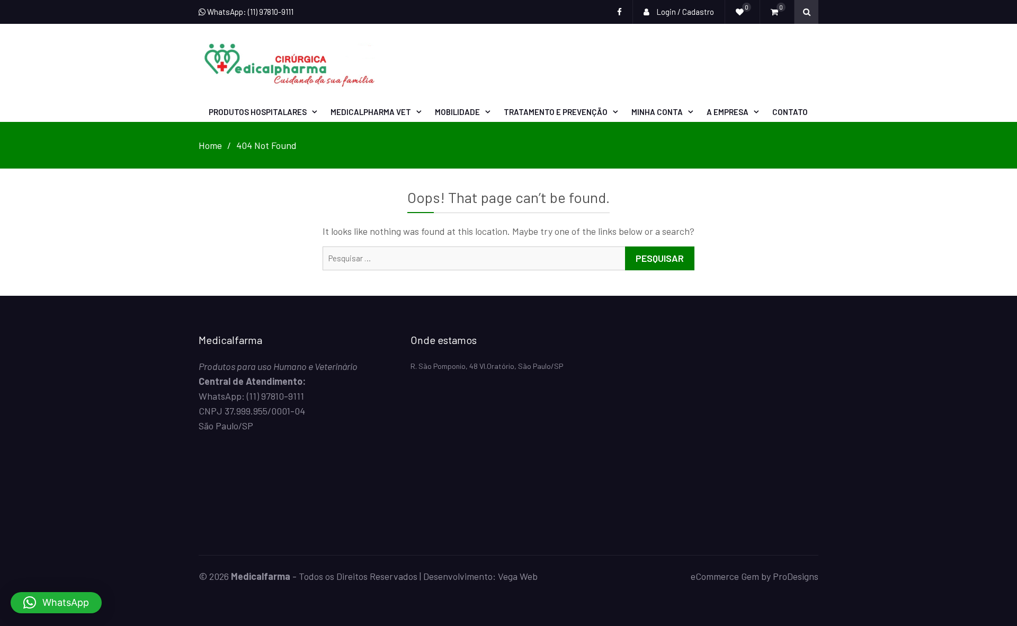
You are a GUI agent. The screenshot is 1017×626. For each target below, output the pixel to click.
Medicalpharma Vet (371, 112)
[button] (56, 602)
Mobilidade (457, 112)
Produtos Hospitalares (258, 112)
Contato (790, 112)
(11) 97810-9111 (275, 396)
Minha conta (657, 112)
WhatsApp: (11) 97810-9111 (249, 11)
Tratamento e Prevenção (556, 112)
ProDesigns (795, 576)
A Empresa (727, 112)
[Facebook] (619, 12)
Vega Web (518, 576)
